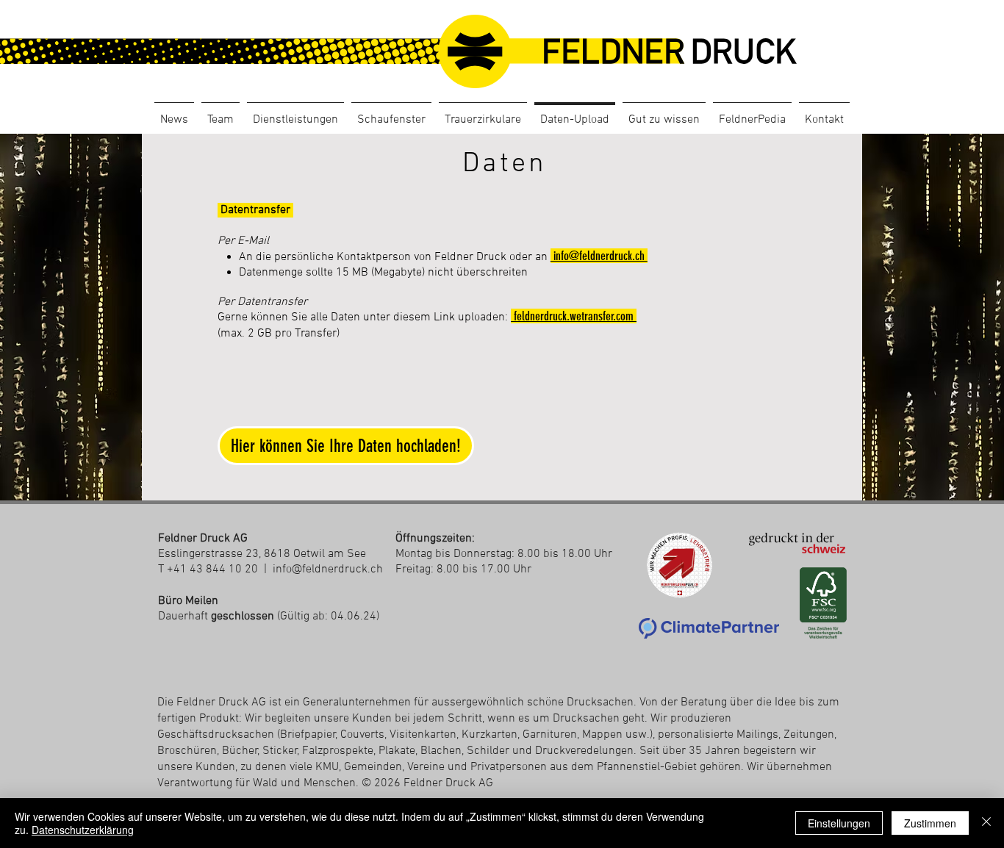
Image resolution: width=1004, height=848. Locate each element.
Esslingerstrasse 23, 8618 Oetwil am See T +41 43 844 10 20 (262, 554)
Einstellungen (839, 823)
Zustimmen (930, 823)
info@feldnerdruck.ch (328, 569)
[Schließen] (986, 823)
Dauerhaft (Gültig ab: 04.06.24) (268, 616)
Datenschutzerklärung (83, 829)
